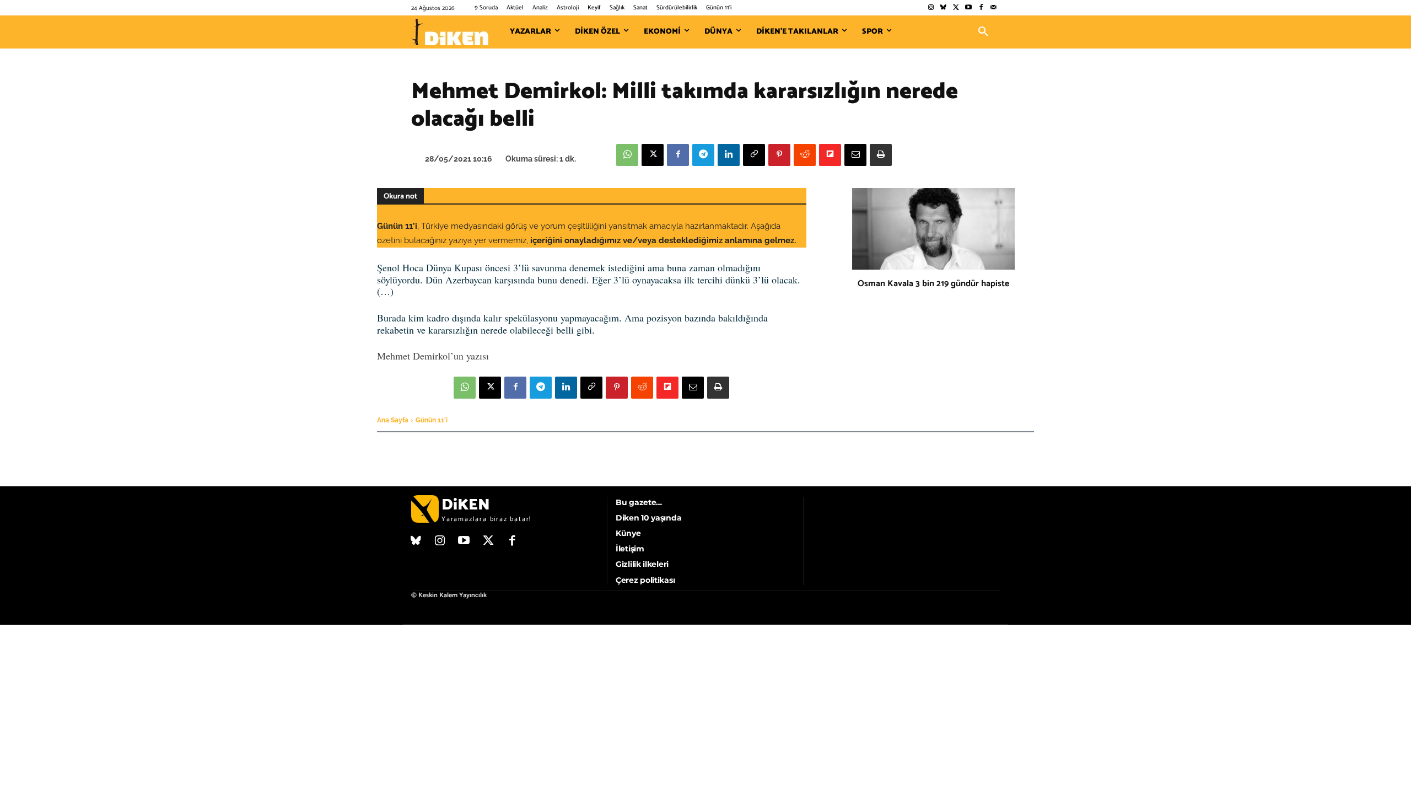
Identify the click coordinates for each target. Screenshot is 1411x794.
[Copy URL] (754, 155)
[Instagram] (930, 8)
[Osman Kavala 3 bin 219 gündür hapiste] (933, 229)
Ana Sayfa (392, 420)
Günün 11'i (432, 420)
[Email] (855, 155)
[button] (983, 32)
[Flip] (830, 155)
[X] (653, 155)
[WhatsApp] (627, 155)
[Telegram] (703, 155)
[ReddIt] (805, 155)
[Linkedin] (729, 155)
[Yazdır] (881, 155)
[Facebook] (980, 8)
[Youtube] (968, 8)
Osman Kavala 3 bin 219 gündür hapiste (933, 283)
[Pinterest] (779, 155)
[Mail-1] (993, 8)
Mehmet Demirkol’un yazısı (433, 355)
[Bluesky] (943, 8)
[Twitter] (956, 8)
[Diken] (449, 32)
